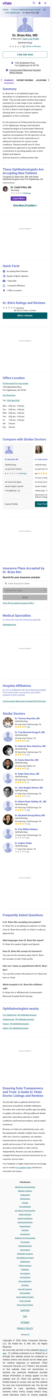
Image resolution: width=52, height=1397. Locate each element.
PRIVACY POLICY (25, 1328)
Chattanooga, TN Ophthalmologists (18, 1019)
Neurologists (25, 1234)
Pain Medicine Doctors (25, 1258)
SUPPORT (25, 1310)
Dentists (25, 1203)
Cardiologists (25, 1195)
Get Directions (9, 395)
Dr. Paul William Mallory (26, 829)
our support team (23, 1167)
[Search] (34, 3)
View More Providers (24, 205)
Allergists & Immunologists (25, 1187)
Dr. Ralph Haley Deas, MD (27, 774)
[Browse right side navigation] (45, 3)
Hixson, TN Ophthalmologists (16, 1024)
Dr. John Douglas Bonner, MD (29, 788)
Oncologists (25, 1242)
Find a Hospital (25, 1301)
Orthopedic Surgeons (25, 1254)
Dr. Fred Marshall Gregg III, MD (30, 732)
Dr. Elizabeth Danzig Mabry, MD (30, 815)
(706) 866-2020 (12, 400)
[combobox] (25, 583)
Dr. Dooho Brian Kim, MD (26, 760)
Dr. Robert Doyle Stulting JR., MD (30, 801)
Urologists (25, 1285)
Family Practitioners (25, 1218)
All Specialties (25, 1293)
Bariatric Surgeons (25, 1191)
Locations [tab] (41, 80)
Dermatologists (25, 1207)
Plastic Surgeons (25, 1266)
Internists (25, 1230)
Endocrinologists (25, 1214)
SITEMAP (25, 1322)
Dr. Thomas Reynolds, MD (27, 718)
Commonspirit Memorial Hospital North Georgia (25, 71)
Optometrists (25, 1250)
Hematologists (25, 1226)
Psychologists (25, 1277)
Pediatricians (25, 1262)
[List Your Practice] (39, 3)
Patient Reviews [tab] (25, 80)
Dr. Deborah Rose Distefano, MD (30, 746)
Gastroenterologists (25, 1222)
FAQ (25, 1316)
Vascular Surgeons (25, 1289)
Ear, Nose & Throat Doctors (25, 1211)
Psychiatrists (25, 1273)
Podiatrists (25, 1269)
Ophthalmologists (25, 1246)
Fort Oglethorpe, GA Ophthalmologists (20, 1015)
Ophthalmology (9, 624)
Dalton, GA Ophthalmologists (16, 1028)
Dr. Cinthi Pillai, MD (21, 187)
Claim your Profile (30, 39)
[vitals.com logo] (7, 3)
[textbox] (25, 583)
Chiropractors (25, 1199)
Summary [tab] (9, 80)
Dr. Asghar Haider (23, 843)
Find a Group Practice (25, 1305)
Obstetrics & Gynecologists (25, 1238)
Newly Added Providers (25, 1297)
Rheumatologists (25, 1281)
